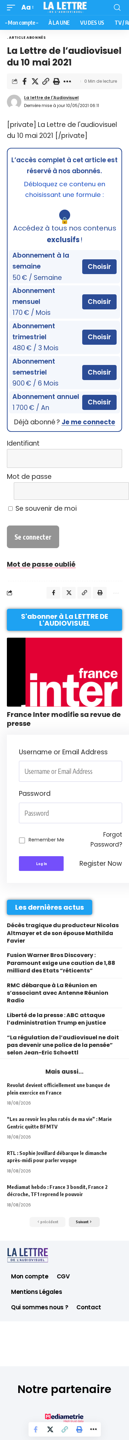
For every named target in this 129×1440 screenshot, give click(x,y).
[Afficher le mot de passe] (112, 491)
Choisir (99, 266)
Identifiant (23, 443)
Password (35, 793)
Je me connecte (88, 422)
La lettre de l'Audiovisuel (51, 98)
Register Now (100, 863)
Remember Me (46, 839)
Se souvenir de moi (45, 508)
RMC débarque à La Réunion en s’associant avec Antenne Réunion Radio (57, 993)
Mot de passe (29, 476)
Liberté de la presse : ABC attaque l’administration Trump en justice (56, 1019)
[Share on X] (35, 81)
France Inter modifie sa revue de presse (64, 719)
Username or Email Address (63, 752)
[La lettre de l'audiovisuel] (65, 7)
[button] (13, 7)
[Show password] (120, 813)
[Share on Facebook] (24, 81)
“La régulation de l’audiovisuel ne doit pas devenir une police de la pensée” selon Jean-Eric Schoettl (63, 1045)
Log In (41, 863)
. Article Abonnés (26, 37)
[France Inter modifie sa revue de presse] (64, 672)
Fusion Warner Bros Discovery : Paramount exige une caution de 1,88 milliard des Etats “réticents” (61, 963)
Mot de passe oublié (41, 564)
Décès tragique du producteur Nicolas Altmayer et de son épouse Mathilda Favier (63, 933)
